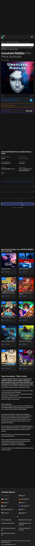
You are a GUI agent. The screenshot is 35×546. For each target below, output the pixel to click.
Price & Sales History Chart (13, 47)
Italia (5, 506)
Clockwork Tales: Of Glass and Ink (25, 293)
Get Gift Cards (6, 111)
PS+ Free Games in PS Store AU (25, 529)
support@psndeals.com (10, 544)
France (23, 502)
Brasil (23, 495)
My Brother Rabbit (6, 268)
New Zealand (25, 506)
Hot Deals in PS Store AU (7, 523)
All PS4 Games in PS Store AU (8, 534)
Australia (6, 495)
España (6, 502)
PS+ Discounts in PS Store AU (8, 529)
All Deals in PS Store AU (25, 520)
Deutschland (25, 499)
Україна (24, 513)
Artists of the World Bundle (8, 365)
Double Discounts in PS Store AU (25, 524)
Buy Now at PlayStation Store (10, 100)
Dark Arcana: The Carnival (25, 341)
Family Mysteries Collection (8, 293)
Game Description (14, 49)
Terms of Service (22, 540)
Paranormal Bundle (23, 268)
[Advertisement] (17, 17)
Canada (6, 499)
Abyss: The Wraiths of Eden (8, 341)
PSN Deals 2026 (6, 540)
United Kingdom (8, 509)
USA (23, 509)
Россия (6, 513)
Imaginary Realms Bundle (25, 365)
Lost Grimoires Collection (25, 317)
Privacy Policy (14, 540)
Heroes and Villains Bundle (8, 317)
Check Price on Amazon (8, 105)
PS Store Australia (6, 520)
